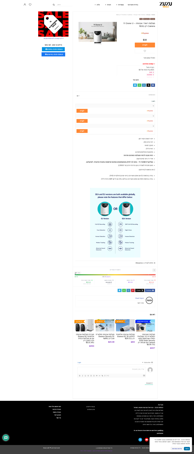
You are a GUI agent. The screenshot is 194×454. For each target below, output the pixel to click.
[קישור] (102, 375)
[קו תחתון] (85, 375)
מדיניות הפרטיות (177, 448)
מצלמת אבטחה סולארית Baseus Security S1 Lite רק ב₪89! (105, 336)
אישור (187, 448)
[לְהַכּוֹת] (88, 375)
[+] (108, 375)
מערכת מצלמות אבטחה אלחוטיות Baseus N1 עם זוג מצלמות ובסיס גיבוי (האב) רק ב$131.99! (85, 338)
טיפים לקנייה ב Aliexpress (144, 263)
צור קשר (58, 418)
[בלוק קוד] (99, 375)
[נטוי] (82, 375)
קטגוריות (121, 5)
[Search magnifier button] (53, 4)
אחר (141, 19)
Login (79, 362)
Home (153, 14)
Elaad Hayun (139, 298)
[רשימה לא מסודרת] (93, 375)
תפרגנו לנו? (57, 415)
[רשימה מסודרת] (91, 375)
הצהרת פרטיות (57, 409)
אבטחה (148, 14)
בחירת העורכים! (133, 5)
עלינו (98, 5)
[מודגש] (79, 375)
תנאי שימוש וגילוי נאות (55, 406)
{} (105, 375)
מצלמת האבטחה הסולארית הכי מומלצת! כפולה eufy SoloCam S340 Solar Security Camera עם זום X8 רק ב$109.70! (146, 339)
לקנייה (144, 45)
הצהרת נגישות (57, 412)
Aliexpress (146, 19)
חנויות (109, 5)
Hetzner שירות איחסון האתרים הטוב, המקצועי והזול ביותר (96, 451)
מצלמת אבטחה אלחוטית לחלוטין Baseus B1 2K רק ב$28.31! (125, 336)
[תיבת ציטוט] (96, 375)
